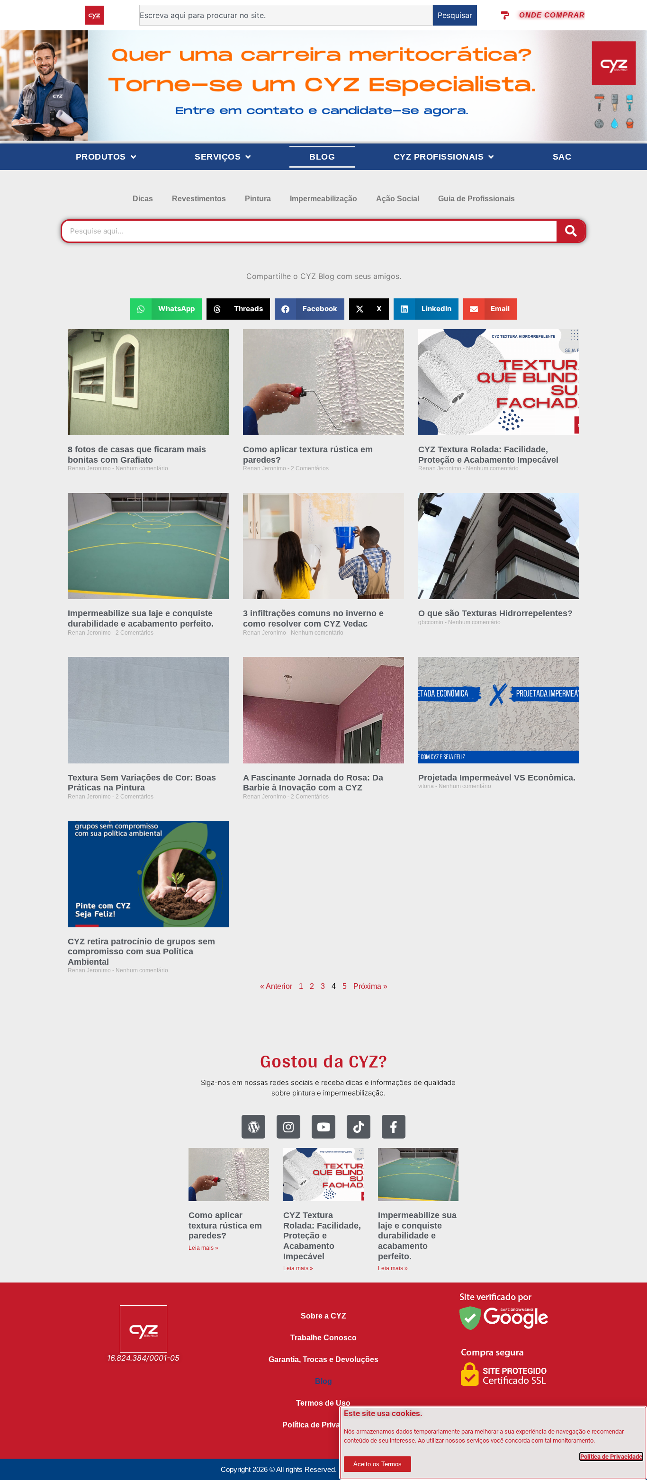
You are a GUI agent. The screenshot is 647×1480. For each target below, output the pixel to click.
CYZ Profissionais (439, 156)
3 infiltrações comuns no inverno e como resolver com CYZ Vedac (313, 618)
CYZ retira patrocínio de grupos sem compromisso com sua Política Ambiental (141, 952)
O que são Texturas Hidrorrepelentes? (495, 613)
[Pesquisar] (571, 231)
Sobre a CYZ (323, 1316)
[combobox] (286, 15)
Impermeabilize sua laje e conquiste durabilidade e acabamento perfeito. (141, 618)
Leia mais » (203, 1248)
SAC (562, 156)
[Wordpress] (253, 1127)
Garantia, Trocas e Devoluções (323, 1359)
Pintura (258, 199)
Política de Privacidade (323, 1425)
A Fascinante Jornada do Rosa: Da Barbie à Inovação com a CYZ (313, 783)
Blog (322, 156)
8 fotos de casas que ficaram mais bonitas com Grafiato (137, 455)
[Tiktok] (358, 1127)
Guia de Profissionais (476, 199)
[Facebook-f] (393, 1127)
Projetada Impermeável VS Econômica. (496, 777)
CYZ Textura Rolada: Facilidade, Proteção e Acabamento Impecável (488, 455)
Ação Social (397, 199)
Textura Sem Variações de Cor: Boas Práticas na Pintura (142, 783)
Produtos (101, 156)
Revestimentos (199, 199)
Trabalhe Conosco (323, 1338)
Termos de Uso (323, 1403)
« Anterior (276, 986)
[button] (166, 309)
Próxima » (370, 986)
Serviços (218, 156)
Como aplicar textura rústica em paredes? (225, 1225)
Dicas (143, 199)
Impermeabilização (323, 199)
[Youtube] (323, 1127)
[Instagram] (288, 1127)
